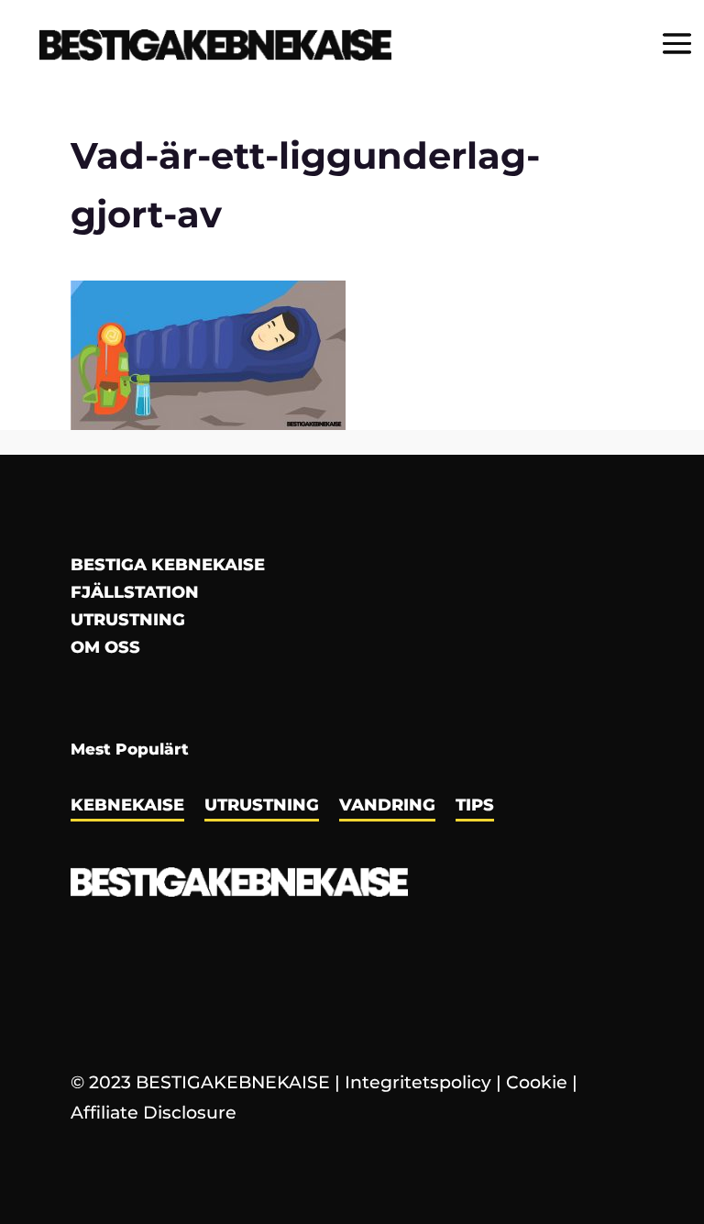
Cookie (536, 1082)
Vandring (387, 807)
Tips (475, 807)
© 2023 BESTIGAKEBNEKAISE (200, 1082)
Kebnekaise (127, 807)
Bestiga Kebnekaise (168, 566)
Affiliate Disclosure (153, 1112)
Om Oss (105, 649)
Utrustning (128, 621)
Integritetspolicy (418, 1082)
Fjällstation (135, 594)
